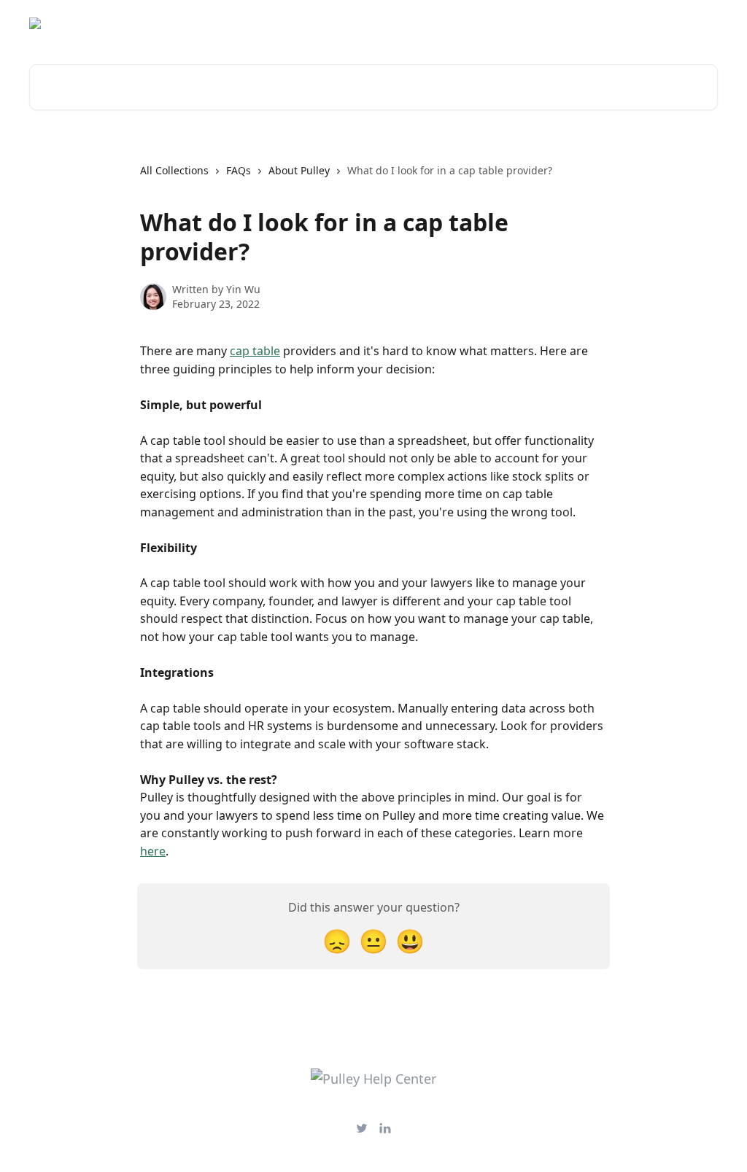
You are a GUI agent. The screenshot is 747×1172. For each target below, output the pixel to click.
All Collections (174, 170)
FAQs (238, 170)
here (153, 851)
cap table (255, 351)
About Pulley (299, 170)
